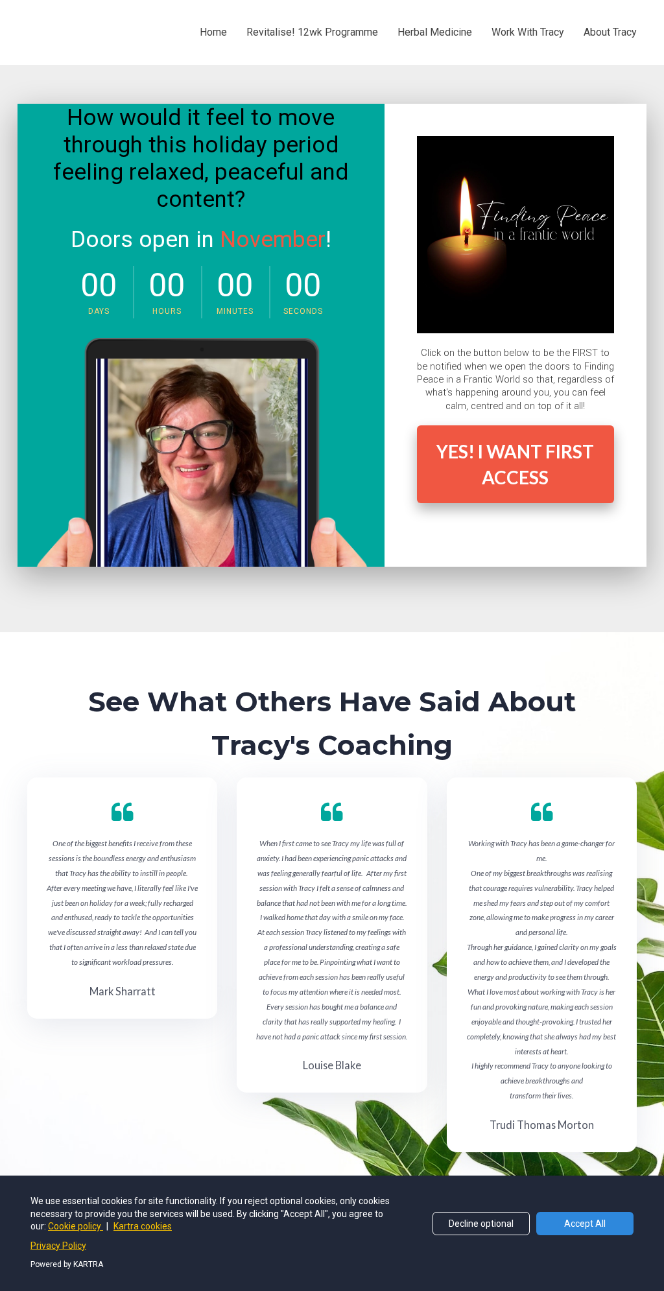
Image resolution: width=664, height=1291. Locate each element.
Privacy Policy (58, 1245)
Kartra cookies (142, 1226)
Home (213, 32)
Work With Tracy (528, 32)
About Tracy (610, 32)
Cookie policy (75, 1226)
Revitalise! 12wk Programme (312, 32)
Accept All (585, 1223)
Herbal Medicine (434, 32)
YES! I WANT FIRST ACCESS (515, 464)
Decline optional (481, 1223)
